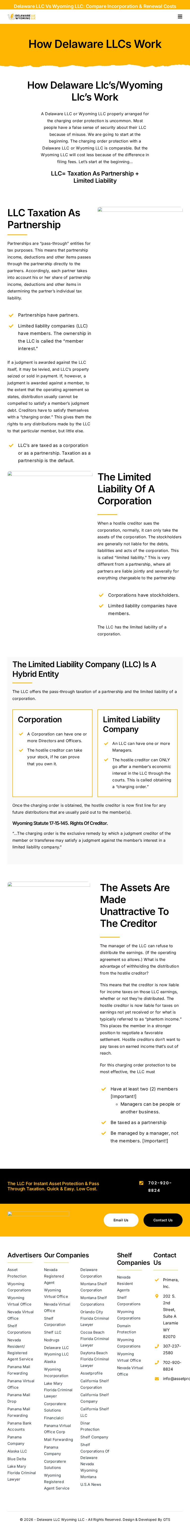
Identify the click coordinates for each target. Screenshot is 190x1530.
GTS (166, 1519)
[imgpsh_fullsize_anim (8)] (38, 1213)
